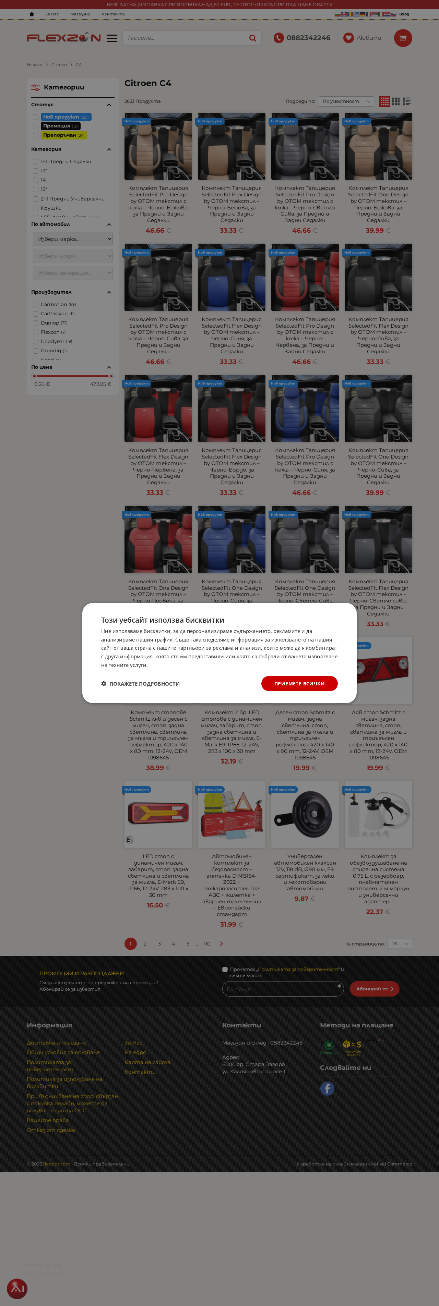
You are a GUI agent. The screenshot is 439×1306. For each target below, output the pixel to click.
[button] (140, 683)
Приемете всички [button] (299, 683)
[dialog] (219, 653)
